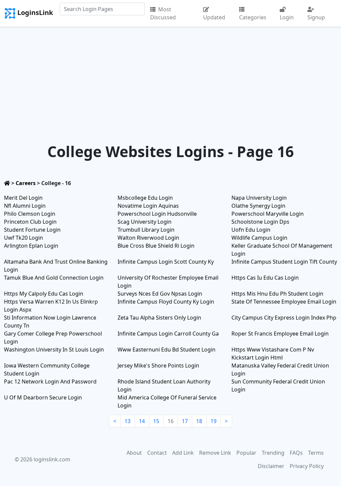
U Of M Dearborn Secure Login (43, 397)
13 (128, 421)
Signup (316, 17)
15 (156, 421)
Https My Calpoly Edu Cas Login (43, 293)
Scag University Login (144, 221)
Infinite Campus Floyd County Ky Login (166, 301)
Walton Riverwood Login (148, 237)
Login (287, 17)
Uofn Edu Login (250, 229)
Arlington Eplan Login (31, 245)
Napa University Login (259, 197)
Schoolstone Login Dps (260, 221)
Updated (214, 17)
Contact (157, 452)
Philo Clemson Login (29, 213)
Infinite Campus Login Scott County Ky (166, 261)
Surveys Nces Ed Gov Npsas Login (160, 293)
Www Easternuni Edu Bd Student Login (166, 349)
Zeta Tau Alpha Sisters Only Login (159, 317)
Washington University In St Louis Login (54, 349)
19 (213, 421)
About (134, 452)
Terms (316, 452)
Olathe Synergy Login (258, 205)
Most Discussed (163, 13)
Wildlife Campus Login (259, 237)
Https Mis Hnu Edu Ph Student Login (277, 293)
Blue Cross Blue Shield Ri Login (156, 245)
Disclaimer (271, 466)
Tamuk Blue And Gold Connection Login (54, 277)
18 (199, 421)
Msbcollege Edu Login (145, 197)
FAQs (296, 452)
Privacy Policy (307, 466)
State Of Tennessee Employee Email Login (283, 301)
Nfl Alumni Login (25, 205)
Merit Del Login (23, 197)
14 (142, 421)
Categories (252, 17)
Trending (273, 452)
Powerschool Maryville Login (267, 213)
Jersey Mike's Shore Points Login (158, 365)
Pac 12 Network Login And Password (50, 381)
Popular (246, 452)
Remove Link (215, 452)
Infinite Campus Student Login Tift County (284, 261)
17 (185, 421)
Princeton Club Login (30, 221)
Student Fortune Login (32, 229)
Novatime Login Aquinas (148, 205)
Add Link (183, 452)
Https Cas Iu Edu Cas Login (265, 277)
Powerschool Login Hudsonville (157, 213)
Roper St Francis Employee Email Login (280, 333)
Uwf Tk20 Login (23, 237)
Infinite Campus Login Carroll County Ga (168, 333)
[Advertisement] (170, 76)
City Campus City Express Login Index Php (283, 317)
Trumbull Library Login (146, 229)
